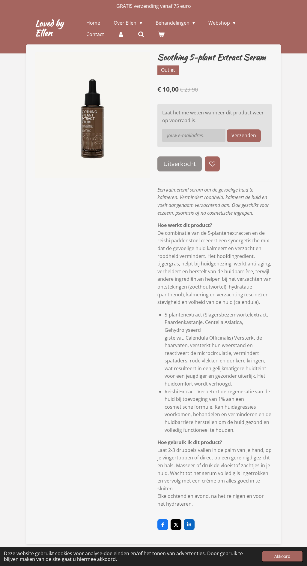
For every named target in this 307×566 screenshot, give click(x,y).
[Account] (121, 34)
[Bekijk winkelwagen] (161, 34)
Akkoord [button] (282, 556)
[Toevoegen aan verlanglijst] (212, 163)
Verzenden (243, 135)
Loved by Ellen (49, 28)
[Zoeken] (141, 34)
